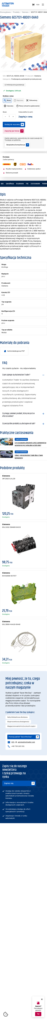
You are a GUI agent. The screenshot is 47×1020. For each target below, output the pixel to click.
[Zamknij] (42, 999)
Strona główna (5, 12)
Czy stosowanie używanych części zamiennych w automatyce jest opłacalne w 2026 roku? (30, 444)
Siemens (25, 12)
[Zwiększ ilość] (13, 116)
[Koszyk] (33, 4)
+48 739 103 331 (18, 746)
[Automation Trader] (8, 5)
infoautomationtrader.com (21, 742)
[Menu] (43, 4)
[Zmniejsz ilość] (5, 116)
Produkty (16, 12)
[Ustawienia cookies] (5, 1014)
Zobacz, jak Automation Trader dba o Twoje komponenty (29, 456)
